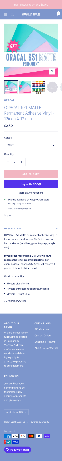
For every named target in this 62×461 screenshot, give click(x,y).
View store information (19, 208)
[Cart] (56, 14)
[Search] (12, 14)
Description (13, 228)
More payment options (31, 192)
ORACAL (9, 100)
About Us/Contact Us (46, 347)
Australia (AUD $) (14, 412)
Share (7, 215)
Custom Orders (42, 335)
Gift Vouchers (41, 329)
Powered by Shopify (39, 422)
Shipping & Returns (44, 341)
